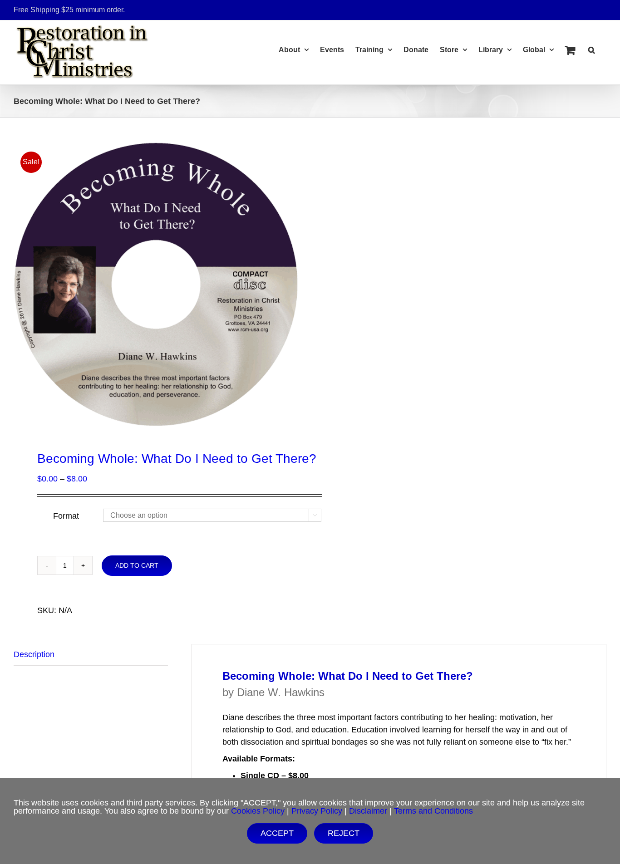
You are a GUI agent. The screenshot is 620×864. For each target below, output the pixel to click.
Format (66, 515)
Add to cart (136, 565)
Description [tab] (34, 654)
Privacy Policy (316, 810)
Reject (343, 833)
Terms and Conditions (433, 810)
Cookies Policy (258, 810)
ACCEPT (277, 833)
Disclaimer (368, 810)
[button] (591, 48)
